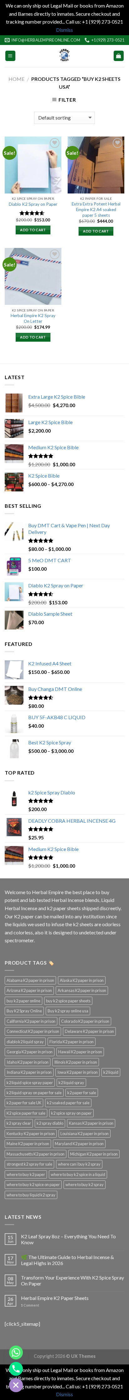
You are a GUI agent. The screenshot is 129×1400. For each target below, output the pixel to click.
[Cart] (119, 56)
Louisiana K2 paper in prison (84, 1133)
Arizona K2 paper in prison (29, 990)
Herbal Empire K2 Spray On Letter (33, 318)
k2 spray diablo (50, 1123)
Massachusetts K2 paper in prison (35, 1153)
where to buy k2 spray (84, 1184)
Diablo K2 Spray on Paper (33, 204)
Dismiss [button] (64, 30)
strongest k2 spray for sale (29, 1164)
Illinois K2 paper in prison (75, 1062)
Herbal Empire (48, 892)
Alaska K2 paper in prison (82, 980)
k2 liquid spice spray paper (30, 1082)
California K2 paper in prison (31, 1021)
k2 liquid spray (71, 1082)
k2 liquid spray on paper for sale (34, 1092)
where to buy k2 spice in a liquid (78, 1174)
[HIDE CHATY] (16, 1385)
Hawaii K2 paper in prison (80, 1051)
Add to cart (33, 230)
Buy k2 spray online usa (68, 1010)
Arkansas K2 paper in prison (82, 990)
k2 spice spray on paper (71, 1113)
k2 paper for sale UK (24, 1102)
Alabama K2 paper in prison (30, 980)
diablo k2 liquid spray (25, 1041)
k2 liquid (110, 1072)
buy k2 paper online (23, 1000)
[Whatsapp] (16, 1352)
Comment (30, 1305)
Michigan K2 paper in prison (94, 1153)
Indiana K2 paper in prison (29, 1072)
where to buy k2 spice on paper (33, 1184)
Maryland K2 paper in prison (79, 1143)
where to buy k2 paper (26, 1174)
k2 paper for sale (81, 1092)
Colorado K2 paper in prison (85, 1021)
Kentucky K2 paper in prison (31, 1133)
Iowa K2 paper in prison (77, 1072)
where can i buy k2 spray (79, 1164)
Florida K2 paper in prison (71, 1041)
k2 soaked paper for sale (68, 1102)
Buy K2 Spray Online (24, 1010)
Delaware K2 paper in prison (89, 1031)
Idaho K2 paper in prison (28, 1062)
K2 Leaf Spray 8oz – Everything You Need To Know (68, 1239)
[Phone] (16, 1369)
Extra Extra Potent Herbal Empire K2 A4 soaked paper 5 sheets (96, 209)
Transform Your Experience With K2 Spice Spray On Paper (72, 1280)
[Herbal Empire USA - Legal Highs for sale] (64, 56)
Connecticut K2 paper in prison (33, 1031)
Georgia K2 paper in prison (30, 1051)
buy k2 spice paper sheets (68, 1000)
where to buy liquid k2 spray (31, 1194)
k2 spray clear (19, 1123)
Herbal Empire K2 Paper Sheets (55, 1298)
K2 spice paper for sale (26, 1113)
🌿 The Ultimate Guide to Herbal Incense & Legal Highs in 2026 (67, 1260)
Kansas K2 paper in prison (91, 1123)
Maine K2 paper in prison (28, 1143)
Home (16, 79)
